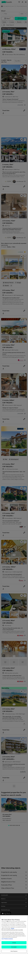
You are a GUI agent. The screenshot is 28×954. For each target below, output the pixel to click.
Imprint (12, 928)
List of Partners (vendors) (7, 938)
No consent (14, 947)
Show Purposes (14, 951)
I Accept (14, 942)
